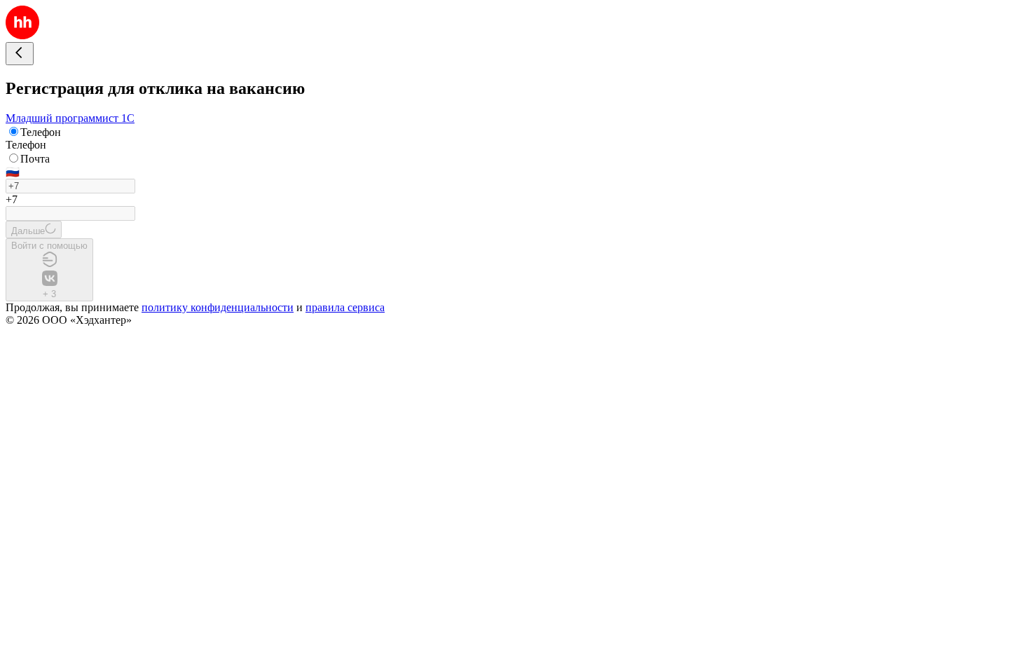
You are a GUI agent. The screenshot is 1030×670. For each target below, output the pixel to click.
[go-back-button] (20, 53)
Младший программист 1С (70, 118)
